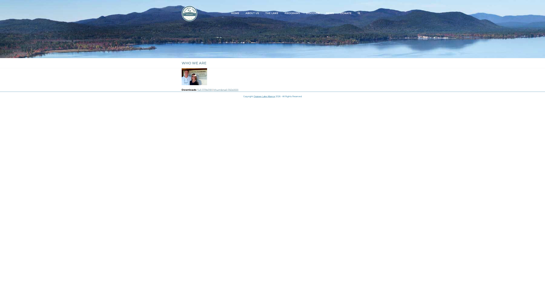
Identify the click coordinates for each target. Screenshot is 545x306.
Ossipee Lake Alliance (264, 96)
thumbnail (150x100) (226, 89)
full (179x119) (204, 89)
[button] (359, 13)
